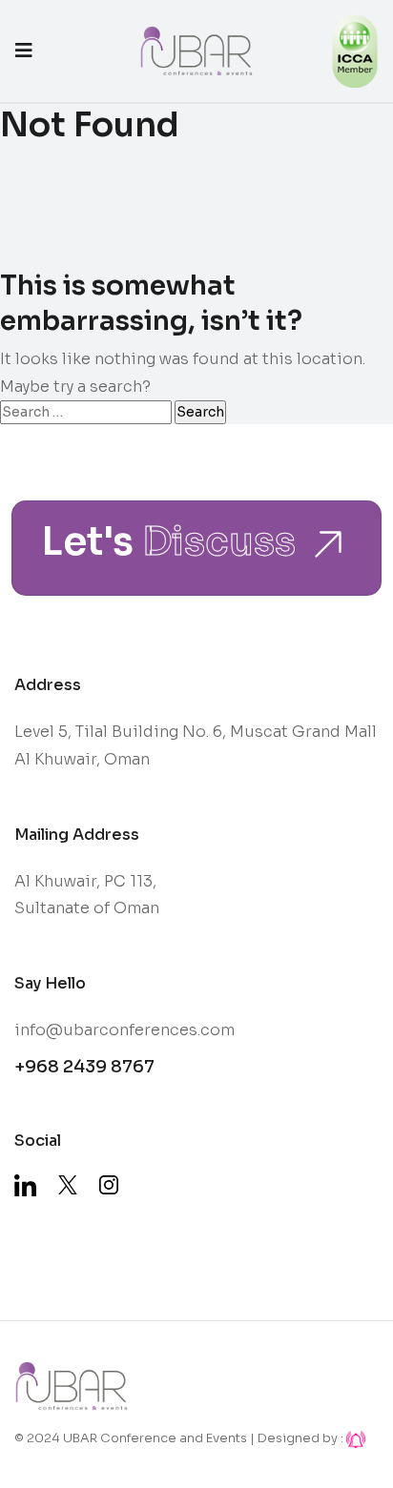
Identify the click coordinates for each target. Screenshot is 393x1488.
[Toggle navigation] (23, 51)
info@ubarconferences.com (124, 1030)
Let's (168, 543)
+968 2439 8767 (84, 1066)
